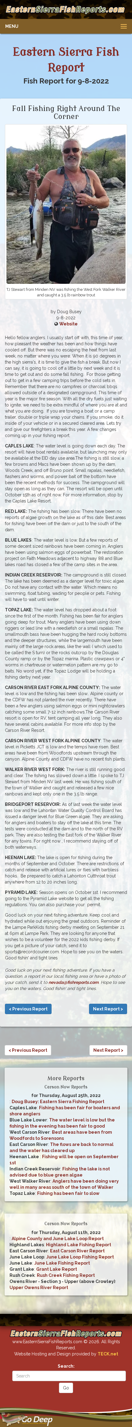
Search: (66, 1366)
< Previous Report (28, 1008)
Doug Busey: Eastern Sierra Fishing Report (58, 1101)
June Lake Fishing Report (62, 1263)
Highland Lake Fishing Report (78, 1244)
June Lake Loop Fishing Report (80, 1257)
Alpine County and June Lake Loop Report (58, 1238)
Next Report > (108, 1008)
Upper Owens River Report (39, 1287)
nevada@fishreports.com (74, 982)
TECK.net (108, 1353)
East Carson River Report (77, 1250)
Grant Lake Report (56, 1269)
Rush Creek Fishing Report (66, 1275)
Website (68, 323)
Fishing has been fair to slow (68, 1193)
